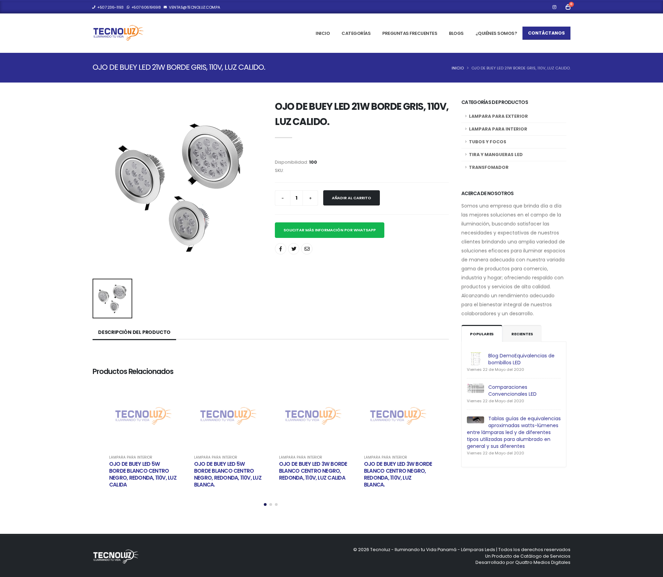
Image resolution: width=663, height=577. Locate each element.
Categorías (356, 33)
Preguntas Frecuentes (409, 33)
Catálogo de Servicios (545, 556)
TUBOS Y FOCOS (487, 142)
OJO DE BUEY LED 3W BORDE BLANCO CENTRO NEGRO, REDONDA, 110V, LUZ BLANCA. (398, 474)
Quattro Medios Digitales (542, 562)
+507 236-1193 (110, 7)
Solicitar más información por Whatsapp (330, 230)
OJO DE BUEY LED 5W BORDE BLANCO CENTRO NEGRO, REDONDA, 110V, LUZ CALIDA (142, 474)
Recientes (522, 334)
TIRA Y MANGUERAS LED (496, 154)
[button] (265, 504)
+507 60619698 (146, 7)
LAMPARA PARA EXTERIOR (498, 116)
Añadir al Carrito (351, 198)
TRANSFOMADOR (489, 167)
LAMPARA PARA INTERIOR (130, 457)
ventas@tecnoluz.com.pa (194, 7)
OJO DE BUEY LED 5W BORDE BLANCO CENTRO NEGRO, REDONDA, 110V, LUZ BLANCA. (227, 474)
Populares (482, 334)
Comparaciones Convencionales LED (512, 390)
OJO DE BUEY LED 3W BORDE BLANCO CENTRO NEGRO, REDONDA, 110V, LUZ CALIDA (313, 470)
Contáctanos (546, 33)
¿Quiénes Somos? (496, 33)
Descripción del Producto (134, 332)
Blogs (456, 33)
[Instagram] (554, 7)
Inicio (323, 33)
